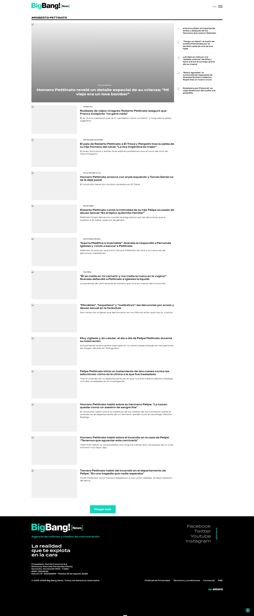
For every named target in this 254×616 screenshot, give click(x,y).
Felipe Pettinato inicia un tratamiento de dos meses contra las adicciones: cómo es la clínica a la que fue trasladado (124, 372)
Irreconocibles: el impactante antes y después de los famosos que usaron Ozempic (199, 31)
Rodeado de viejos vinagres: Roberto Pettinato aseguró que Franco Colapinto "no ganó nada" (123, 112)
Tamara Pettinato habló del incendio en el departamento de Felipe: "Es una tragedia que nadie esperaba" (123, 472)
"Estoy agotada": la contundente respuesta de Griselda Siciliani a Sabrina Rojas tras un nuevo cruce (197, 76)
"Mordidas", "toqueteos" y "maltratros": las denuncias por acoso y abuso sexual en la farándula (127, 306)
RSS (220, 580)
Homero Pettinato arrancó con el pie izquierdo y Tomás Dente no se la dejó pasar (126, 178)
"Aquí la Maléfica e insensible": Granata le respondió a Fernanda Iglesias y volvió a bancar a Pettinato (125, 244)
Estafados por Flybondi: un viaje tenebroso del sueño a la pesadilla (199, 90)
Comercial (209, 580)
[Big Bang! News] (50, 6)
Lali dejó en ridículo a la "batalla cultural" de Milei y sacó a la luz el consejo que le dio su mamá (199, 61)
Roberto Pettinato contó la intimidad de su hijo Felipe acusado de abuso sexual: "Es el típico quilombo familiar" (127, 211)
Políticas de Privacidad (157, 580)
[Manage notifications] (247, 610)
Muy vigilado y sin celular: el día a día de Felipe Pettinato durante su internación (126, 339)
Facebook (199, 526)
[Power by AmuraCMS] (215, 589)
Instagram (198, 541)
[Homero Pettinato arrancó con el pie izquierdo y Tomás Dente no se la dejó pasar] (54, 186)
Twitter (202, 531)
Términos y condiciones (186, 580)
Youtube (200, 536)
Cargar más (102, 509)
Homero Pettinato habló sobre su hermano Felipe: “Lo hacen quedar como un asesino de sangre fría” (123, 406)
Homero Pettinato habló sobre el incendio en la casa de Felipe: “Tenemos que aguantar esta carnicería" (124, 439)
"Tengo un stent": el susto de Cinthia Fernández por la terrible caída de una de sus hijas (198, 45)
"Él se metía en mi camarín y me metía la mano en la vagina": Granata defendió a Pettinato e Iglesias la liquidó (123, 277)
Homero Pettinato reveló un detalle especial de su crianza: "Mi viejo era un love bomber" (103, 92)
